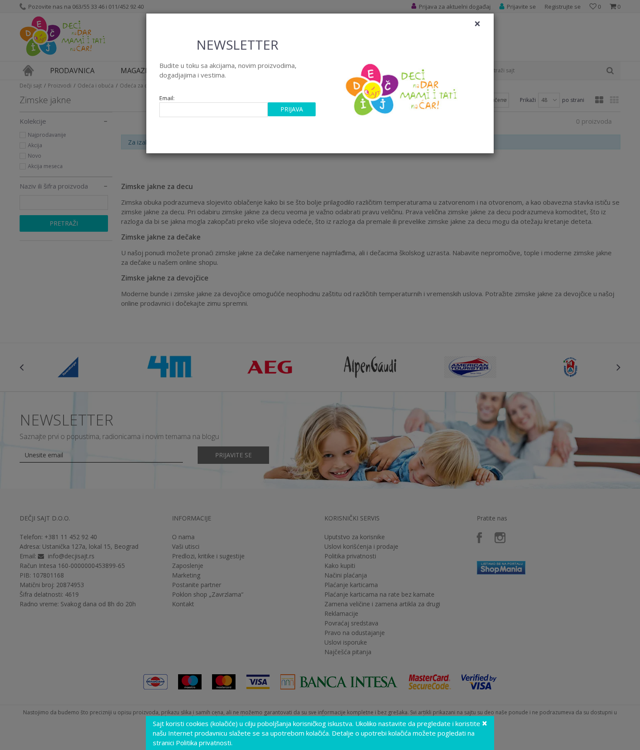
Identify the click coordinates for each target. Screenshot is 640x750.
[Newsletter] (402, 87)
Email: (167, 98)
